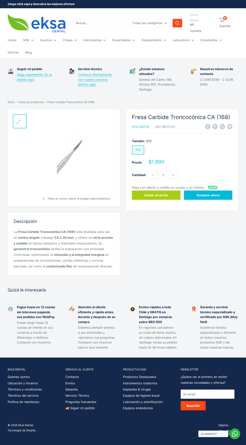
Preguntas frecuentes (80, 402)
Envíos (70, 383)
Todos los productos (31, 102)
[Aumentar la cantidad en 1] (173, 175)
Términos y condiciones (25, 389)
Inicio (11, 102)
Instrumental (92, 40)
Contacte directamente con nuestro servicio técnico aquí (95, 79)
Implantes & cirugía (137, 389)
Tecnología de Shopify (22, 430)
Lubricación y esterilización (143, 402)
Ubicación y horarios (23, 383)
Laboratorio (181, 40)
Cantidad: (139, 175)
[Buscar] (177, 23)
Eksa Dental (141, 126)
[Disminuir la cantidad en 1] (153, 175)
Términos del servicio (23, 395)
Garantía (71, 389)
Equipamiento (152, 40)
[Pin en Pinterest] (215, 126)
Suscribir (193, 406)
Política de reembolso (23, 402)
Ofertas (13, 52)
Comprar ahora (208, 195)
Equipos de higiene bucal (141, 395)
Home (12, 40)
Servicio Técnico (77, 395)
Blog (28, 52)
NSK (26, 40)
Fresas (67, 40)
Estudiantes (209, 40)
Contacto (72, 377)
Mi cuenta (195, 28)
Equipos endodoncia (138, 408)
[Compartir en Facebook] (207, 126)
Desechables (121, 40)
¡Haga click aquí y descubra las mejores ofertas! (41, 4)
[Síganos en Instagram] (228, 432)
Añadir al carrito (156, 195)
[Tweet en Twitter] (222, 126)
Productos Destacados (139, 377)
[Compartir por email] (229, 126)
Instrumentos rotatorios (140, 383)
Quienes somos (19, 377)
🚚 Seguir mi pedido (80, 408)
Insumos (46, 40)
